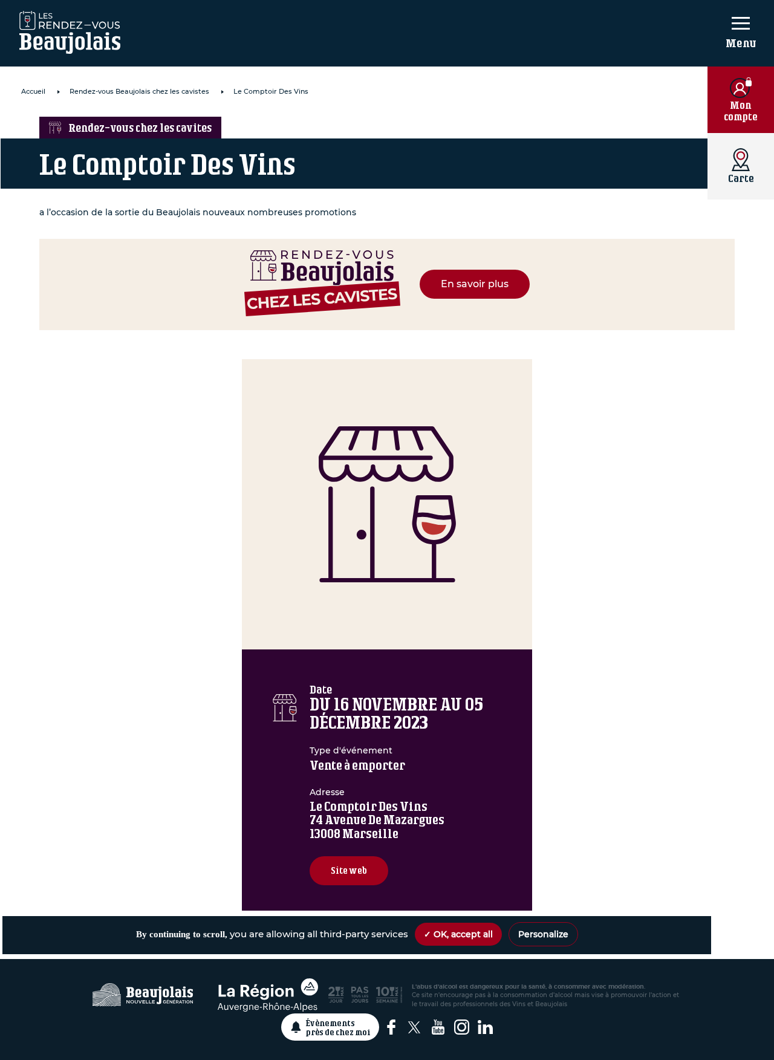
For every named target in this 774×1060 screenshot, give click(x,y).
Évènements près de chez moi (338, 1027)
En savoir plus (475, 284)
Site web (349, 870)
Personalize (543, 934)
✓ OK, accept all (458, 934)
